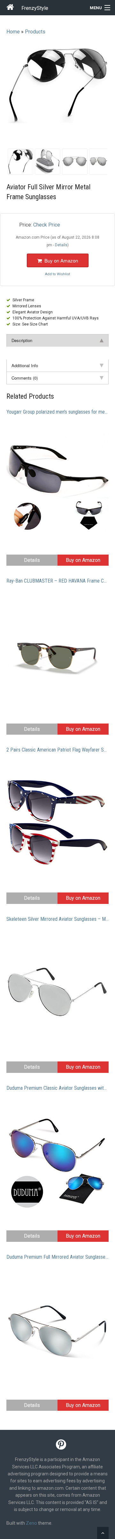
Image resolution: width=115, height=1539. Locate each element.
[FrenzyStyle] (10, 8)
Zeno (31, 1523)
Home (13, 32)
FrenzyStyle (34, 8)
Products (35, 32)
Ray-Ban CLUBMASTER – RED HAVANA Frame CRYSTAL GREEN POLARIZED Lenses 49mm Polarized (57, 581)
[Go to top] (103, 1533)
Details (32, 560)
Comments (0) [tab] (25, 378)
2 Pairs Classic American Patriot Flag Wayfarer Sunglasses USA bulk (57, 750)
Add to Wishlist (57, 274)
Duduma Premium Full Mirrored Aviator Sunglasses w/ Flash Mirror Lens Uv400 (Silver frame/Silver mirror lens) (57, 1257)
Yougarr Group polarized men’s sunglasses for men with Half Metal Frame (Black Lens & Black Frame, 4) (57, 412)
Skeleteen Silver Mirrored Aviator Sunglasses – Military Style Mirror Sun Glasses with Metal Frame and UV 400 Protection (57, 919)
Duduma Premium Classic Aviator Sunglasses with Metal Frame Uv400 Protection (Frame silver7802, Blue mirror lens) (57, 1088)
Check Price (46, 225)
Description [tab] (22, 340)
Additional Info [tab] (25, 365)
